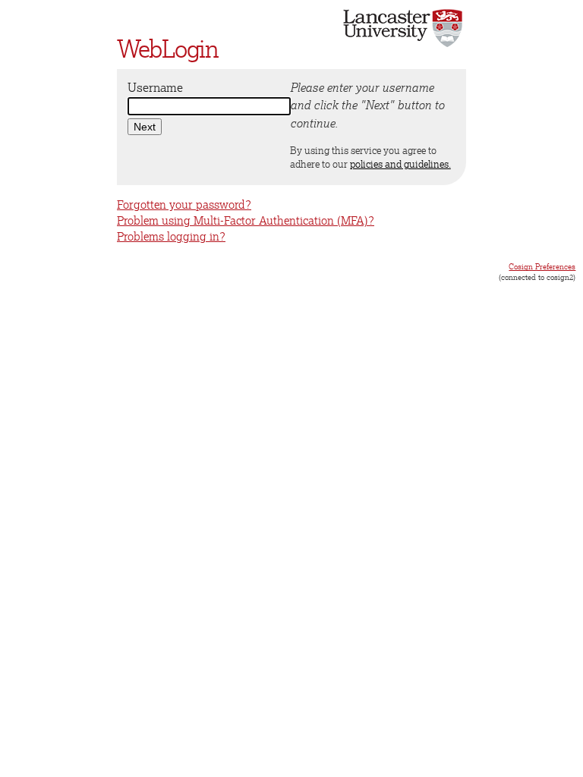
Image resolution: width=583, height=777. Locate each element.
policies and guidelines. (400, 164)
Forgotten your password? (184, 204)
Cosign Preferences (542, 266)
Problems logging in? (171, 236)
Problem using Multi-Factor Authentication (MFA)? (245, 220)
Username (155, 87)
